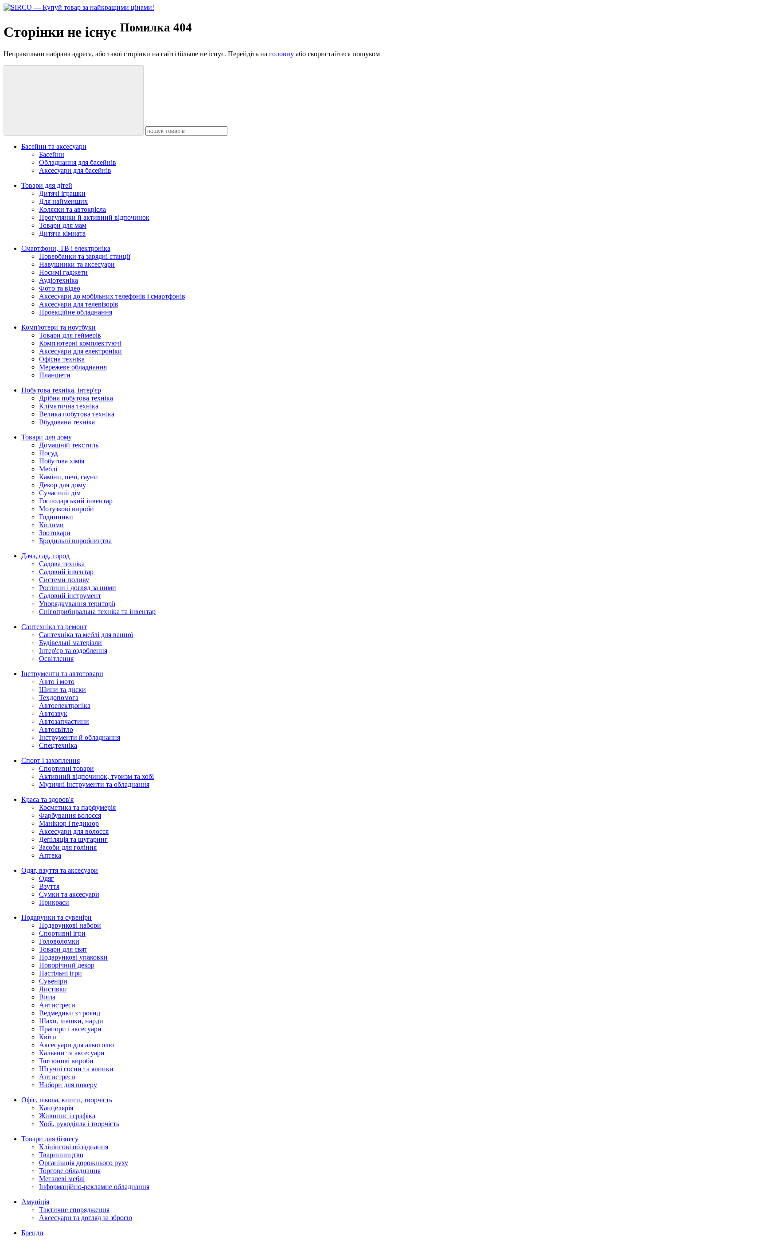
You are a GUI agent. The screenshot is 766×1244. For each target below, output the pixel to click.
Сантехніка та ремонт (54, 626)
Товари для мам (62, 225)
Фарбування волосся (70, 815)
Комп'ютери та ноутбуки (58, 327)
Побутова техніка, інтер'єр (61, 390)
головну (281, 54)
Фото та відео (59, 288)
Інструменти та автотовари (62, 673)
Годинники (56, 517)
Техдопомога (58, 697)
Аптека (50, 855)
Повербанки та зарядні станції (84, 256)
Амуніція (35, 1201)
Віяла (47, 997)
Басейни (51, 154)
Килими (51, 525)
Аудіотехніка (58, 280)
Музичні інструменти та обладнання (94, 784)
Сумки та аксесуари (69, 894)
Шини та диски (62, 689)
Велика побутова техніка (76, 414)
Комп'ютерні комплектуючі (80, 343)
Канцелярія (56, 1108)
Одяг (46, 878)
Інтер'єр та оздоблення (73, 650)
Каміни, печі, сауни (68, 477)
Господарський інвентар (76, 501)
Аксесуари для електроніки (80, 351)
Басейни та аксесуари (53, 146)
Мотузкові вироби (66, 509)
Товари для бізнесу (49, 1139)
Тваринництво (61, 1154)
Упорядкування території (77, 603)
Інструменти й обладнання (79, 737)
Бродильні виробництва (75, 540)
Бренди (32, 1232)
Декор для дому (62, 485)
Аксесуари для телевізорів (78, 304)
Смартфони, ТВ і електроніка (65, 248)
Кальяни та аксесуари (72, 1053)
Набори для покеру (68, 1084)
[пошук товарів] (74, 100)
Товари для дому (46, 437)
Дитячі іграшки (62, 193)
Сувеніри (53, 981)
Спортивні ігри (62, 933)
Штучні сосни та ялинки (76, 1069)
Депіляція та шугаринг (73, 839)
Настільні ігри (60, 973)
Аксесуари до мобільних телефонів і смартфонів (112, 296)
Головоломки (59, 941)
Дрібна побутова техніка (76, 398)
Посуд (48, 453)
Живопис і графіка (67, 1116)
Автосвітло (56, 729)
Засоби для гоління (68, 847)
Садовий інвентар (66, 571)
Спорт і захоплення (50, 760)
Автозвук (53, 713)
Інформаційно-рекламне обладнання (94, 1186)
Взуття (49, 886)
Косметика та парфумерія (77, 807)
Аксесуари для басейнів (75, 170)
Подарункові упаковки (73, 957)
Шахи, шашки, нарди (71, 1021)
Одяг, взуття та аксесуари (59, 870)
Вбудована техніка (67, 422)
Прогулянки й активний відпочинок (94, 217)
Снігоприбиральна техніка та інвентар (97, 611)
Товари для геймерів (70, 335)
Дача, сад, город (45, 556)
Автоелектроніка (64, 705)
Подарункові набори (70, 925)
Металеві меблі (62, 1178)
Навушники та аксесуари (77, 264)
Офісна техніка (62, 359)
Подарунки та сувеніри (56, 917)
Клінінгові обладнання (73, 1147)
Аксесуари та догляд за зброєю (85, 1217)
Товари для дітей (46, 185)
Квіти (47, 1037)
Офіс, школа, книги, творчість (66, 1100)
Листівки (53, 989)
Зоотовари (54, 532)
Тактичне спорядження (74, 1209)
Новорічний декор (66, 965)
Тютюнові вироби (66, 1061)
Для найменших (63, 201)
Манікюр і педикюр (69, 823)
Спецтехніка (58, 745)
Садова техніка (62, 564)
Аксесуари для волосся (74, 831)
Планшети (54, 375)
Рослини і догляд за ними (77, 587)
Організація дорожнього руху (83, 1162)
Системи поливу (64, 579)
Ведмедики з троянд (69, 1013)
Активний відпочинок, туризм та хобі (96, 776)
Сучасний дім (60, 493)
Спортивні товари (66, 768)
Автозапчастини (64, 721)
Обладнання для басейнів (77, 162)
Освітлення (56, 658)
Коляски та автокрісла (72, 209)
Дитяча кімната (62, 233)
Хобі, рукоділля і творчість (79, 1123)
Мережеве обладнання (73, 367)
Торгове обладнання (70, 1170)
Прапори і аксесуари (70, 1029)
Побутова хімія (61, 461)
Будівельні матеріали (70, 642)
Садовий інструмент (70, 595)
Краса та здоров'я (47, 799)
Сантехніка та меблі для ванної (86, 634)
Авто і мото (56, 681)
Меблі (48, 469)
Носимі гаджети (63, 272)
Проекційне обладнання (75, 312)
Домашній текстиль (68, 445)
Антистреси (57, 1005)
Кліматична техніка (68, 406)
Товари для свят (63, 949)
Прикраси (54, 902)
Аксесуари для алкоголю (76, 1045)
